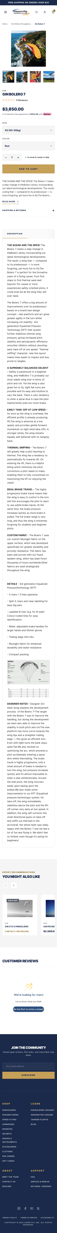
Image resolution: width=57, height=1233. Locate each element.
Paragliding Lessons (42, 1110)
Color (6, 139)
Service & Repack (40, 1182)
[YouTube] (31, 1208)
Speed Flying (9, 1119)
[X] (38, 1208)
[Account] (45, 12)
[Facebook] (25, 1208)
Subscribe (29, 1075)
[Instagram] (18, 1208)
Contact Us (8, 1182)
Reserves (7, 1129)
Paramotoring (10, 1115)
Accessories (9, 1147)
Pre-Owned (8, 1156)
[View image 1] (8, 77)
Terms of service (29, 1218)
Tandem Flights (39, 1119)
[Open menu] (5, 12)
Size (4, 123)
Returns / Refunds (41, 1186)
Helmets (7, 1134)
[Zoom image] (28, 49)
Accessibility (47, 1218)
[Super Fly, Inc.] (21, 12)
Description (15, 234)
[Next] (52, 77)
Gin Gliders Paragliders (21, 24)
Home (4, 24)
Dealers (6, 1186)
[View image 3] (35, 77)
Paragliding (9, 1110)
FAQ (33, 1177)
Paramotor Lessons (42, 1115)
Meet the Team (10, 1177)
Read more (8, 201)
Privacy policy (10, 1218)
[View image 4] (49, 77)
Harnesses (8, 1124)
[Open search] (36, 12)
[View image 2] (22, 77)
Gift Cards (8, 1161)
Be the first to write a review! (28, 1009)
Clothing (7, 1151)
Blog (33, 1124)
